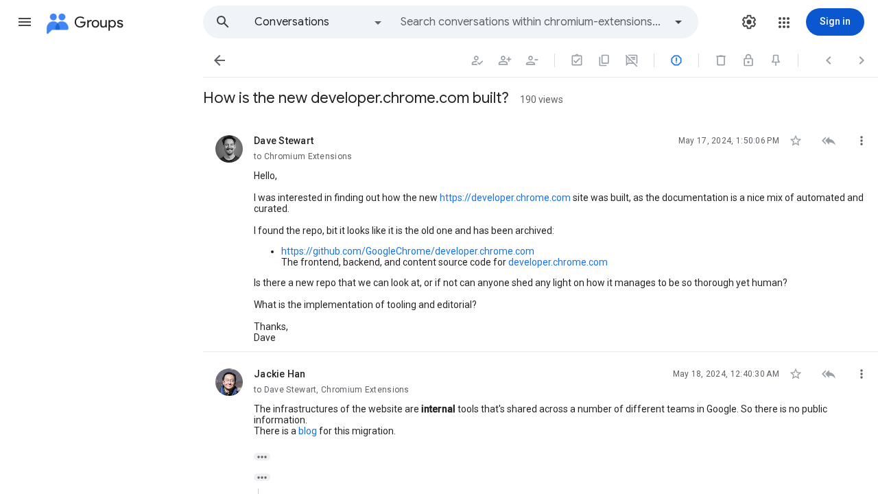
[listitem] (540, 235)
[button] (24, 21)
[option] (319, 22)
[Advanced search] (678, 22)
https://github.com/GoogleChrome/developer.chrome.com (407, 251)
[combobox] (532, 22)
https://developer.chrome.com (505, 197)
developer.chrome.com (558, 262)
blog (307, 430)
